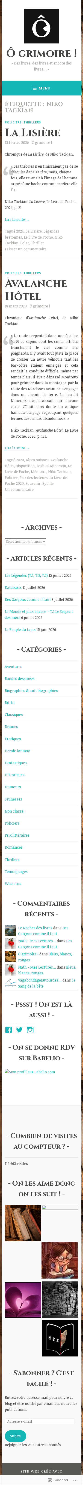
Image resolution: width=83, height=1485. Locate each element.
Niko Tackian (59, 471)
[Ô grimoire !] (23, 1224)
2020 (20, 459)
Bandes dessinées (20, 678)
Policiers (13, 122)
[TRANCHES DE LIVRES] (60, 1261)
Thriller (37, 242)
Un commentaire (19, 489)
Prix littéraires (17, 835)
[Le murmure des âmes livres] (60, 1223)
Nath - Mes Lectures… (37, 940)
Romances (14, 847)
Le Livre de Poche (38, 237)
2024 (20, 231)
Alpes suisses (37, 459)
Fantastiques (16, 762)
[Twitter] (20, 1030)
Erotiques (13, 738)
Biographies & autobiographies (31, 690)
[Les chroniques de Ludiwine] (60, 1339)
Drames (11, 726)
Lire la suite (17, 219)
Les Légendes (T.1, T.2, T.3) (26, 575)
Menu (44, 88)
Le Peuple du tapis (20, 629)
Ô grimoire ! (41, 53)
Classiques (14, 714)
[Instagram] (31, 1030)
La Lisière (32, 133)
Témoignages (16, 871)
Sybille (48, 483)
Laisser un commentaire (26, 249)
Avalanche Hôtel (36, 290)
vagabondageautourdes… (40, 980)
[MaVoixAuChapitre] (23, 1300)
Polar (24, 242)
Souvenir (33, 483)
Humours (13, 786)
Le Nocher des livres (35, 927)
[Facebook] (9, 1030)
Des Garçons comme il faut (28, 599)
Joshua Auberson (51, 465)
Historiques (14, 774)
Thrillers (32, 122)
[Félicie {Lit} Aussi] (60, 1300)
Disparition (25, 465)
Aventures (13, 666)
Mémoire (38, 471)
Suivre (15, 1436)
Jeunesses (13, 799)
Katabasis (13, 587)
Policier (11, 477)
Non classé (14, 811)
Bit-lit (10, 702)
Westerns (13, 883)
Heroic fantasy (17, 750)
